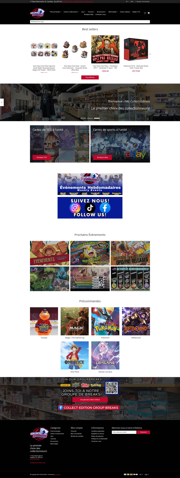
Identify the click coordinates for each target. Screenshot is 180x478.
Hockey (44, 337)
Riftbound (135, 337)
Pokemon (105, 337)
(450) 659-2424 (34, 459)
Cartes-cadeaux (125, 12)
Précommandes (55, 431)
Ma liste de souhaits (77, 436)
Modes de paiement (97, 436)
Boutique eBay (88, 14)
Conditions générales (97, 431)
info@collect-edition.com (83, 1)
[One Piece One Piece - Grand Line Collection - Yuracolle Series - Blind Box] (75, 49)
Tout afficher (90, 77)
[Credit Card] (125, 474)
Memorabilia (54, 444)
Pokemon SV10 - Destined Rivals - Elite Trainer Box (136, 67)
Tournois (53, 439)
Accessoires (54, 441)
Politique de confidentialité (99, 439)
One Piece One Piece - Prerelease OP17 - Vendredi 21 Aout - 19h (105, 67)
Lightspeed (57, 474)
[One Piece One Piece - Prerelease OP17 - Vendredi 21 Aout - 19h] (105, 49)
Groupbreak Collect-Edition (90, 400)
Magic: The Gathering (74, 337)
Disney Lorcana (105, 371)
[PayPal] (128, 474)
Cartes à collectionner (57, 434)
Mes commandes (76, 434)
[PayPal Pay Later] (131, 474)
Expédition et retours (97, 434)
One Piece (74, 371)
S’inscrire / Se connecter (143, 1)
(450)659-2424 (67, 1)
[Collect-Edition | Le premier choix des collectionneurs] (39, 13)
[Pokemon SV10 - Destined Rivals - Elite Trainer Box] (136, 49)
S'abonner (143, 432)
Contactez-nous (101, 14)
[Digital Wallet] (135, 474)
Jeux (51, 436)
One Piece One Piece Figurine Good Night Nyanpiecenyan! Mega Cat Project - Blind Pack (44, 68)
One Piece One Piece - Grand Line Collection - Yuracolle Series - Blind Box (74, 68)
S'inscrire (73, 431)
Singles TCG (136, 12)
